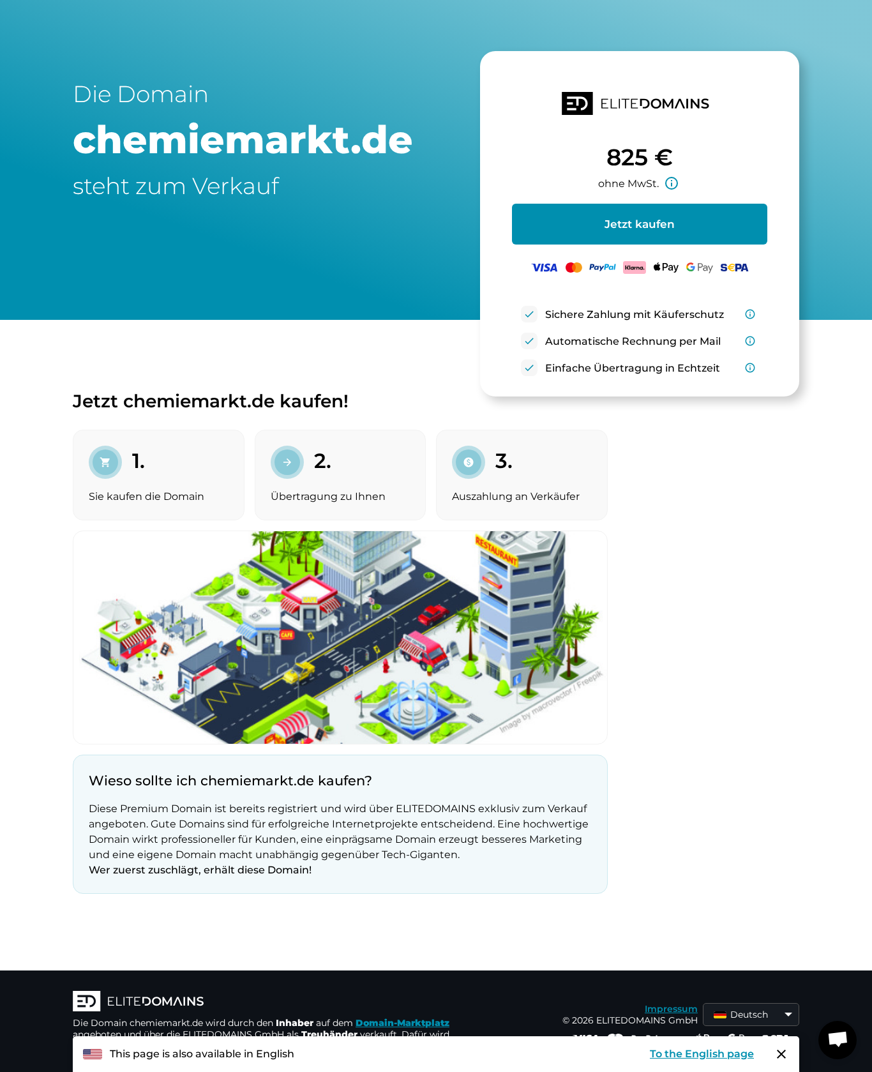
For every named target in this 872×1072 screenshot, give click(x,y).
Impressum (671, 1009)
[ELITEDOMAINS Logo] (264, 1002)
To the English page (702, 1054)
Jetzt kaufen (640, 224)
